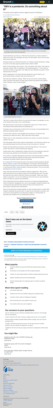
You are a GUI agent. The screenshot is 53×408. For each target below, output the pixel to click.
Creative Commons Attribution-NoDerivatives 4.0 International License (32, 256)
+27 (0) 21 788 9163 (7, 400)
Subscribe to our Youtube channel (10, 391)
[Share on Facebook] (23, 208)
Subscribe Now (11, 233)
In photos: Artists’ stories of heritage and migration (23, 297)
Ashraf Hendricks (16, 15)
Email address (9, 229)
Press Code (36, 365)
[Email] (27, 208)
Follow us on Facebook (8, 386)
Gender (12, 212)
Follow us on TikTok (7, 385)
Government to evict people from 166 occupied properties (25, 270)
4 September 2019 (10, 162)
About (4, 376)
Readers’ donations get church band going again (22, 277)
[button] (49, 2)
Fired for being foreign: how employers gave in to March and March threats (27, 281)
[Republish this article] (32, 208)
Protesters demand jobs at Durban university (21, 242)
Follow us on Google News (8, 383)
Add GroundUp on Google (44, 16)
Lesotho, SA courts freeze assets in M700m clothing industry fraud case (29, 274)
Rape (17, 212)
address (9, 155)
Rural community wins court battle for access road (23, 300)
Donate (42, 1)
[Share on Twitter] (25, 208)
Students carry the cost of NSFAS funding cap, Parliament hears (26, 293)
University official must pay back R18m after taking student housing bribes (27, 267)
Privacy (4, 378)
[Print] (30, 208)
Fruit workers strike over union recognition (21, 304)
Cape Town (9, 16)
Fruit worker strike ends (16, 290)
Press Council (19, 365)
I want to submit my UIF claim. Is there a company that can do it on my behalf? (25, 317)
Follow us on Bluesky (7, 388)
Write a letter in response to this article (26, 250)
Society (22, 212)
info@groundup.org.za (8, 399)
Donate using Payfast (26, 200)
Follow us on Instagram (8, 390)
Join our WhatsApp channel (9, 393)
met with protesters (16, 169)
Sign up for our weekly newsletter (10, 380)
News (4, 16)
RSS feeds (5, 381)
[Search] (46, 2)
